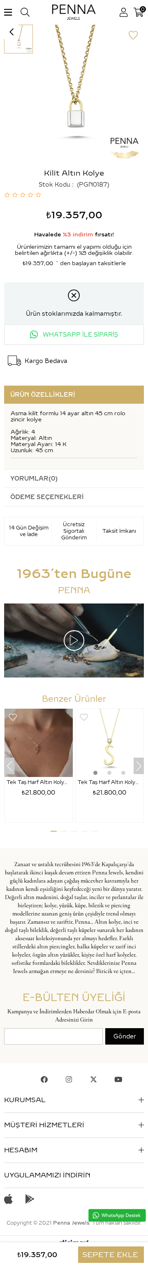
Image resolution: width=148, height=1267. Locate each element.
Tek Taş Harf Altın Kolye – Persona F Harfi (39, 782)
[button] (95, 773)
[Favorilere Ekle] (133, 35)
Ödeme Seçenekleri (47, 497)
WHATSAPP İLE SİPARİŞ (79, 334)
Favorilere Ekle (13, 717)
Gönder (124, 1036)
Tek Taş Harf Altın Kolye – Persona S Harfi (110, 782)
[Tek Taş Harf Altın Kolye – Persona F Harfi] (39, 743)
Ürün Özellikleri (42, 394)
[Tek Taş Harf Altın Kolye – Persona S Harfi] (110, 743)
